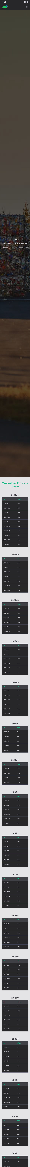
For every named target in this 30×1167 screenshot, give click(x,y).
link (19, 503)
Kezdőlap (5, 248)
